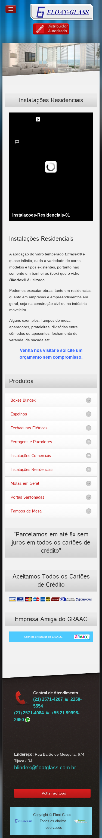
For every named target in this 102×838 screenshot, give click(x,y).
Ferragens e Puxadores (31, 442)
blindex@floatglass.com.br (45, 767)
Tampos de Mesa (26, 511)
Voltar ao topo (54, 793)
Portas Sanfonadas (27, 497)
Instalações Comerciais (31, 456)
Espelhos (19, 414)
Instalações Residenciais (32, 469)
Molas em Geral (25, 483)
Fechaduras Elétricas (29, 428)
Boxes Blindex (23, 400)
